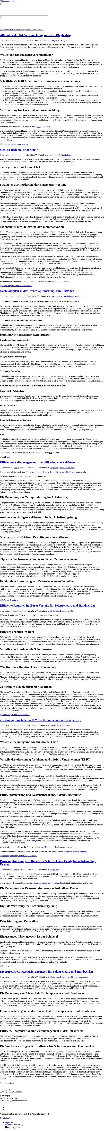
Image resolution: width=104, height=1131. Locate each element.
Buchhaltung (65, 725)
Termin (54, 281)
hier (38, 126)
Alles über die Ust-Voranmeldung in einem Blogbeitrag (35, 35)
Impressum (9, 1122)
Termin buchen (6, 1118)
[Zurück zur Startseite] (24, 14)
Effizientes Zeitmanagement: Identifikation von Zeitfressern (39, 462)
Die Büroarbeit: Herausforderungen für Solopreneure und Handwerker (46, 971)
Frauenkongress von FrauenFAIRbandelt (50, 883)
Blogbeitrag (66, 40)
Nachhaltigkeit (54, 155)
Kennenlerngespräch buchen (75, 851)
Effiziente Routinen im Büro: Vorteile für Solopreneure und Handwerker (47, 605)
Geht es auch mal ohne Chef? (19, 149)
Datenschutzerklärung (14, 1125)
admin (16, 40)
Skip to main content (8, 1)
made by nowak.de (15, 1128)
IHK (45, 847)
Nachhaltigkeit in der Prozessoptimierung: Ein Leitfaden (37, 290)
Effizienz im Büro (67, 468)
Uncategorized (54, 40)
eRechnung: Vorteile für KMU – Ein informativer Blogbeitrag (40, 720)
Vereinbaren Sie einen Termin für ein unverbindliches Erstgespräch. (59, 472)
